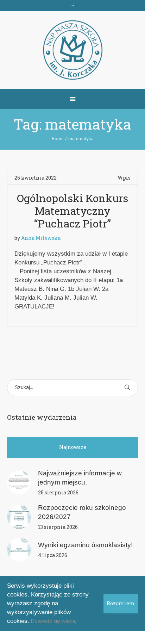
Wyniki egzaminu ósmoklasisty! (85, 545)
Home (57, 138)
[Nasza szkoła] (72, 50)
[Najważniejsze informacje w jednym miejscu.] (19, 482)
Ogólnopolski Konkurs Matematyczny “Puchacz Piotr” (72, 210)
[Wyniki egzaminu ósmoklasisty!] (19, 549)
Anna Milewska (41, 238)
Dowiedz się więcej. (54, 621)
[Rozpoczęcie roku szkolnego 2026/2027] (19, 516)
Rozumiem (121, 603)
